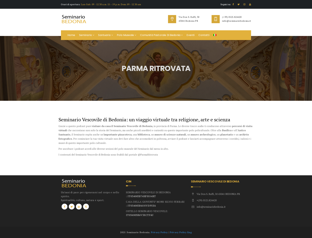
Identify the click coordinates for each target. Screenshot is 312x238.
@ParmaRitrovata (148, 154)
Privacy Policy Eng (181, 232)
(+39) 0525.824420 (232, 16)
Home (71, 35)
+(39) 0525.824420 (207, 200)
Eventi (191, 35)
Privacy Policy (159, 232)
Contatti (203, 35)
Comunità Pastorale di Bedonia (160, 35)
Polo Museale (126, 35)
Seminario (86, 35)
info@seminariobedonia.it (236, 20)
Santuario (104, 35)
